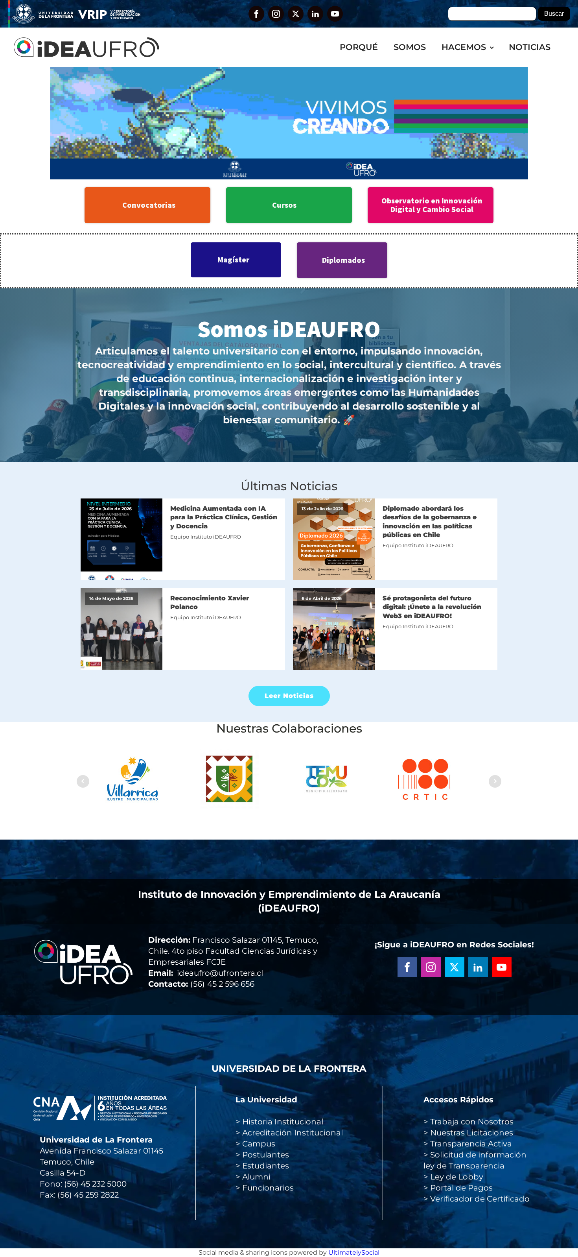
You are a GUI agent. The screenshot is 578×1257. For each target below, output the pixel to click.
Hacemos (464, 47)
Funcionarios (268, 1187)
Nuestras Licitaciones (471, 1132)
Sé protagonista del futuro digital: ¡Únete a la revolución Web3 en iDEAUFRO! (432, 607)
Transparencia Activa (471, 1143)
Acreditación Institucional (292, 1132)
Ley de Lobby (456, 1176)
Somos (410, 47)
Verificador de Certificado (480, 1198)
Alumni (256, 1176)
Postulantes (265, 1154)
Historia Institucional (282, 1121)
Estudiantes (265, 1165)
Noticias (529, 47)
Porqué (359, 47)
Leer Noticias (289, 696)
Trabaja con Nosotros (472, 1121)
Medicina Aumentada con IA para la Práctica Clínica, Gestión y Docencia (223, 517)
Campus (258, 1143)
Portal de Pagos (461, 1187)
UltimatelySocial (353, 1252)
